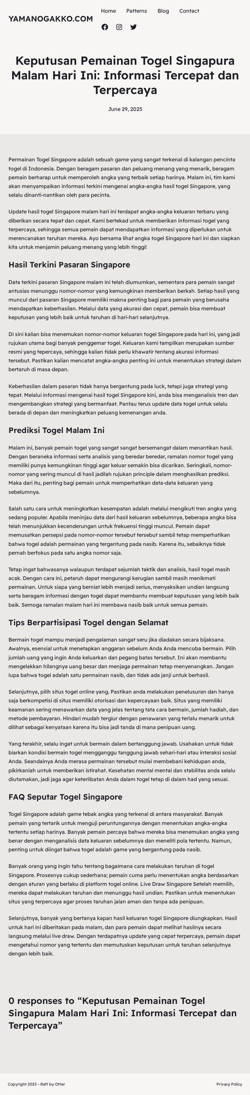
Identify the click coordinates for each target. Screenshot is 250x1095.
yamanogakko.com (50, 18)
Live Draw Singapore (166, 884)
